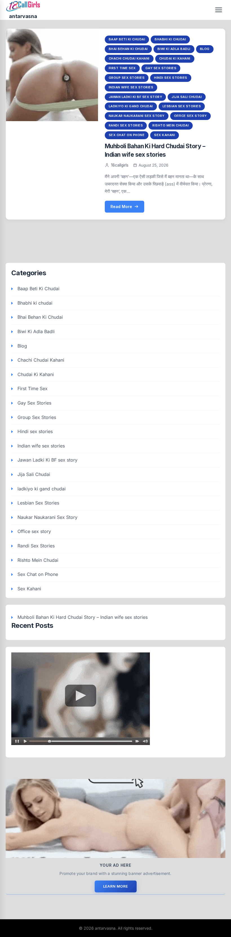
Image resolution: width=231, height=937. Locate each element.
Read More (121, 206)
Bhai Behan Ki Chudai (128, 49)
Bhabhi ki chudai (170, 39)
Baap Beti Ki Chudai (127, 39)
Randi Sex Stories (126, 125)
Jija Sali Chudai (187, 97)
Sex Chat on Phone (127, 135)
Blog (205, 49)
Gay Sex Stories (161, 68)
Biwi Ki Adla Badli (173, 49)
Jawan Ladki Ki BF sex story (135, 97)
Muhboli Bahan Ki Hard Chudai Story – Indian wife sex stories (82, 617)
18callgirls (119, 165)
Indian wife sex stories (131, 87)
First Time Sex (122, 68)
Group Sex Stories (127, 78)
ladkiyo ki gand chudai (131, 106)
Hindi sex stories (170, 78)
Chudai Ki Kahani (174, 58)
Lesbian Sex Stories (182, 106)
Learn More (115, 886)
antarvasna (23, 16)
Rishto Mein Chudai (170, 125)
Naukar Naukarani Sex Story (137, 116)
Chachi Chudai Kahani (129, 58)
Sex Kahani (164, 135)
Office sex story (190, 116)
